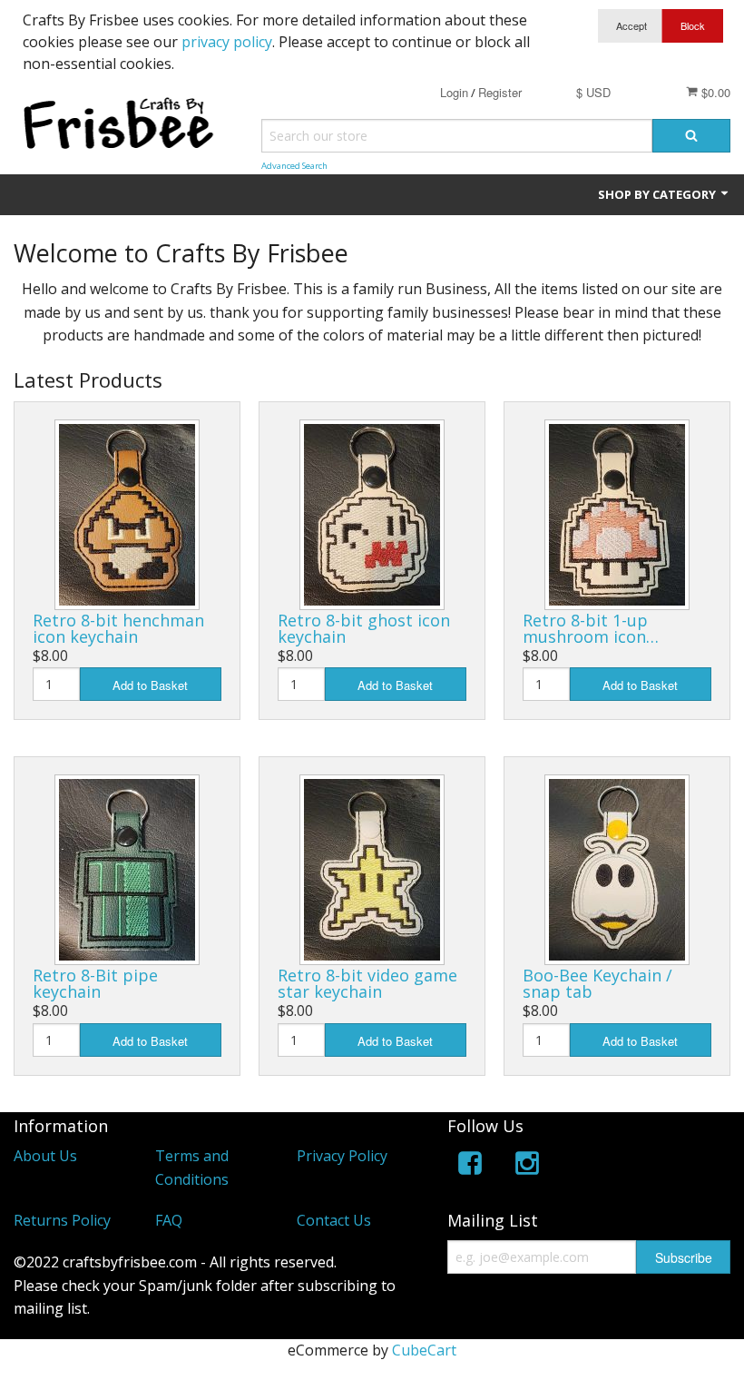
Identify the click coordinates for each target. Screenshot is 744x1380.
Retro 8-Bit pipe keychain (95, 983)
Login (454, 92)
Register (500, 92)
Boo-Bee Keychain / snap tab (597, 983)
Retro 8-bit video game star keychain (367, 983)
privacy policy (226, 42)
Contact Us (334, 1220)
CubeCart (424, 1350)
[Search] (691, 136)
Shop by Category (658, 194)
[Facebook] (470, 1166)
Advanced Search (294, 166)
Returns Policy (62, 1220)
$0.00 (714, 92)
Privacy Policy (342, 1156)
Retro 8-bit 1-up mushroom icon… (591, 628)
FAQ (168, 1220)
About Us (45, 1156)
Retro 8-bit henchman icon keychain (118, 628)
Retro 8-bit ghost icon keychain (364, 628)
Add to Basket (150, 685)
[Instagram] (527, 1166)
